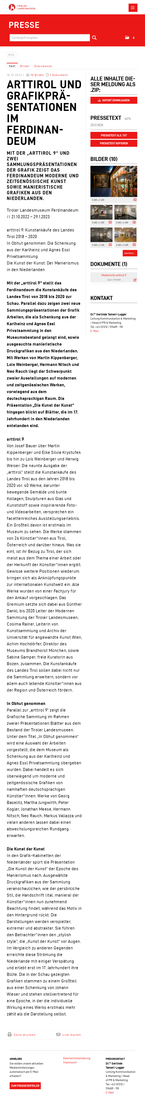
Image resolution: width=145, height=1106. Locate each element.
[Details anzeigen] (134, 199)
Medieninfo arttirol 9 (114, 275)
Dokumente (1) (108, 264)
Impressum (70, 1062)
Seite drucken (25, 1034)
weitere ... (130, 253)
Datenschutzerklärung (76, 1058)
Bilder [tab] (25, 66)
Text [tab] (12, 66)
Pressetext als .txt (114, 135)
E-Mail (94, 331)
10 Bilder (37, 75)
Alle (11, 54)
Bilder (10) (103, 159)
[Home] (23, 7)
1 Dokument (59, 75)
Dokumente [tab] (43, 66)
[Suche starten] (94, 37)
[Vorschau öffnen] (113, 181)
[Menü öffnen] (133, 8)
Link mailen (71, 1034)
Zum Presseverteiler (25, 1085)
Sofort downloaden (116, 100)
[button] (130, 37)
